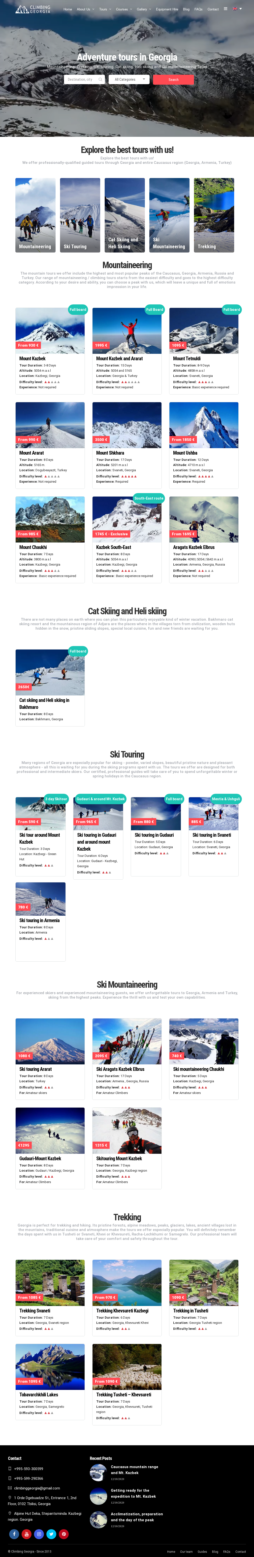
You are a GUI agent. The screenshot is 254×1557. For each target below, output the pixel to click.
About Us (83, 9)
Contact (213, 9)
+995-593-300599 (28, 1469)
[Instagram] (39, 1534)
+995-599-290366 (28, 1478)
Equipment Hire (167, 9)
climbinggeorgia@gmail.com (37, 1488)
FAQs (198, 9)
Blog (186, 9)
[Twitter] (51, 1534)
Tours (103, 9)
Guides (202, 1552)
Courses (122, 9)
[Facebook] (14, 1534)
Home (68, 9)
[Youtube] (27, 1534)
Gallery (142, 9)
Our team (186, 1552)
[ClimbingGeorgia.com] (32, 9)
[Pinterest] (64, 1534)
